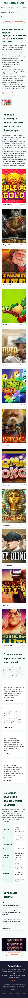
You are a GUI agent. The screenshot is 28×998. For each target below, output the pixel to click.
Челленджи (10, 7)
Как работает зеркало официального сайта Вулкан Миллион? (11, 912)
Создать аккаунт (19, 21)
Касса (3, 7)
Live (17, 12)
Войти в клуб (14, 954)
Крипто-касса (5, 17)
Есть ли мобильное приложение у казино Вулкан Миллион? (14, 904)
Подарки (4, 12)
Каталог (18, 7)
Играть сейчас (7, 93)
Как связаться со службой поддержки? (11, 927)
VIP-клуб (11, 12)
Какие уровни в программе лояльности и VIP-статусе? (12, 920)
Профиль (7, 21)
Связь (24, 7)
